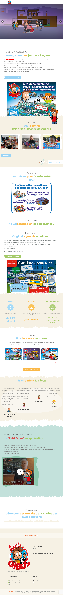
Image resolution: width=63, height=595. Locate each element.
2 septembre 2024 (36, 551)
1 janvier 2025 (36, 548)
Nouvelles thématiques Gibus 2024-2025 (43, 553)
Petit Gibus (10, 591)
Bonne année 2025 (37, 550)
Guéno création (38, 592)
